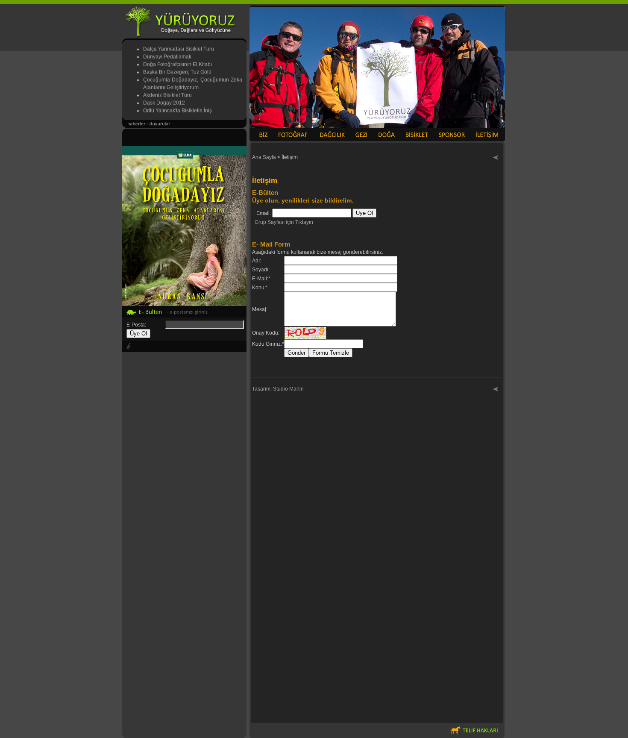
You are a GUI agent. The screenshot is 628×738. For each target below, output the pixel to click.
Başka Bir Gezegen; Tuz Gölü (177, 67)
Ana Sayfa (264, 157)
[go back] (496, 158)
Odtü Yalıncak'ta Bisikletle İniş (177, 105)
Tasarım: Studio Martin (278, 389)
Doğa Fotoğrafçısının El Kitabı (177, 59)
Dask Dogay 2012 (164, 97)
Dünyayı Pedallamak (167, 51)
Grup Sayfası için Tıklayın (284, 222)
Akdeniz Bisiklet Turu (167, 90)
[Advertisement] (184, 590)
